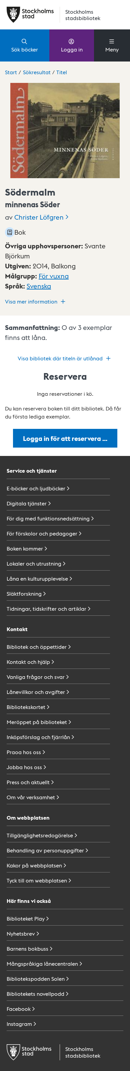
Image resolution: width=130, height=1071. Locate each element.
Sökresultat (37, 72)
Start (11, 72)
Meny (112, 49)
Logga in (72, 49)
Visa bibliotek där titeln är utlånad (60, 358)
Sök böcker (24, 49)
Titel (61, 72)
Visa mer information (31, 301)
